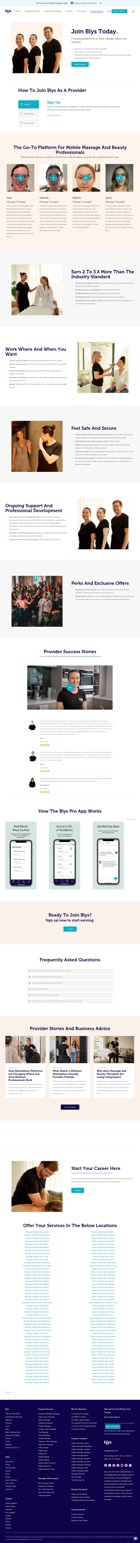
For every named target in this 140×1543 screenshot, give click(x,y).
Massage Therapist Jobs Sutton (37, 1358)
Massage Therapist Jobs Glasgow (37, 1247)
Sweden (8, 1525)
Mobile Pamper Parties (46, 1469)
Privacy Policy (125, 1434)
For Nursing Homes (78, 1429)
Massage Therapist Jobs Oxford (37, 1382)
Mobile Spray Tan (44, 1466)
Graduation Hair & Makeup (80, 1497)
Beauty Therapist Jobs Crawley (103, 1364)
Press (7, 1426)
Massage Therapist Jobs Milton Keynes (37, 1330)
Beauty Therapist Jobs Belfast (103, 1306)
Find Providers (76, 1477)
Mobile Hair (42, 1454)
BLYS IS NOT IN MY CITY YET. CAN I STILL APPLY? (45, 995)
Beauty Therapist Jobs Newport (103, 1293)
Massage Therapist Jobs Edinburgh (37, 1253)
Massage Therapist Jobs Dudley (37, 1346)
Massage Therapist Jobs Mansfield (37, 1379)
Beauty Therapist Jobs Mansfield (103, 1379)
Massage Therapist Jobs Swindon (37, 1361)
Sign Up (53, 102)
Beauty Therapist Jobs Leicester (103, 1250)
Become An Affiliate (12, 1435)
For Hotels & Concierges (80, 1414)
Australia (8, 1509)
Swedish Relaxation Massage (48, 1414)
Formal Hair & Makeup (79, 1494)
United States (10, 1506)
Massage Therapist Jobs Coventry (37, 1269)
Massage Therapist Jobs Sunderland (37, 1272)
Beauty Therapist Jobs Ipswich (103, 1367)
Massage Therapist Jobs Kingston (37, 1287)
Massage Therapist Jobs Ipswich (37, 1367)
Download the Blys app (13, 1417)
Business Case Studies (79, 1520)
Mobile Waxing (43, 1460)
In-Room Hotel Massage (47, 1429)
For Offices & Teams (78, 1417)
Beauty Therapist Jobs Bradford (103, 1299)
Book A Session (119, 11)
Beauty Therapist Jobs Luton (103, 1315)
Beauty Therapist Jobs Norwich (103, 1342)
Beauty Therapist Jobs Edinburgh (103, 1253)
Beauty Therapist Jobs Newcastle (103, 1355)
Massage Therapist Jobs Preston (37, 1290)
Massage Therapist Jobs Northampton (37, 1336)
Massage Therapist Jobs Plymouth (37, 1312)
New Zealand (10, 1512)
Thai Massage (43, 1432)
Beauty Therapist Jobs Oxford (103, 1382)
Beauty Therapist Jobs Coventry (103, 1269)
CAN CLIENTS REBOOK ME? (39, 989)
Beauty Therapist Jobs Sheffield (103, 1241)
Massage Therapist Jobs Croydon (37, 1373)
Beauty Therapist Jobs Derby (103, 1309)
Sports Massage (44, 1420)
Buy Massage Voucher (46, 1483)
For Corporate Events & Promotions (84, 1423)
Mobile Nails (42, 1451)
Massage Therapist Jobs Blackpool (37, 1327)
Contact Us (9, 1489)
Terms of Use (112, 1434)
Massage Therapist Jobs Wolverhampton (37, 1318)
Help (109, 11)
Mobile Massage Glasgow (80, 1458)
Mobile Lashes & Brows (46, 1463)
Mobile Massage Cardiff (79, 1471)
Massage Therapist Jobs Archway (37, 1339)
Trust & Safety (10, 1468)
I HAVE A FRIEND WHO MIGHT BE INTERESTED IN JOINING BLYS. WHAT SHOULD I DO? (57, 1001)
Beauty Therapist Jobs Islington (103, 1281)
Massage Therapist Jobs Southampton (37, 1324)
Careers (8, 1438)
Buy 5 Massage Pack (45, 1489)
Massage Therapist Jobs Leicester (37, 1250)
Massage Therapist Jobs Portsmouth (37, 1352)
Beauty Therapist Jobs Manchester (103, 1263)
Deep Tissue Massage (46, 1417)
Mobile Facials (43, 1447)
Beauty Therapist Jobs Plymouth (102, 1312)
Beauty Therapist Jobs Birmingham (103, 1235)
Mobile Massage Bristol (79, 1455)
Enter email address (112, 1417)
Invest (7, 1441)
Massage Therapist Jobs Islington (37, 1281)
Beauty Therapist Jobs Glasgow (103, 1247)
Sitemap (8, 1444)
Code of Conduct (11, 1480)
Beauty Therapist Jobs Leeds (103, 1256)
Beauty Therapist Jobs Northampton (103, 1336)
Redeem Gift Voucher (46, 1486)
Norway (8, 1528)
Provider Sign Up (96, 11)
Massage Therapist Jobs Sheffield (37, 1241)
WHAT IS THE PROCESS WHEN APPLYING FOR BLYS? (47, 977)
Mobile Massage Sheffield (80, 1452)
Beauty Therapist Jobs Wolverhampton (103, 1318)
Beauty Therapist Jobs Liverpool (103, 1238)
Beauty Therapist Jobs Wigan (103, 1370)
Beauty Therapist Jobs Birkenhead (103, 1275)
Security (8, 1471)
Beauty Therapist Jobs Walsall (103, 1376)
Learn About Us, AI (12, 1447)
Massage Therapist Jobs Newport (37, 1293)
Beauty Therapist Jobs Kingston (103, 1287)
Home (7, 1392)
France (7, 1522)
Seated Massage (44, 1438)
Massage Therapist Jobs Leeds (37, 1256)
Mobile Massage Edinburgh (81, 1465)
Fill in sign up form (53, 115)
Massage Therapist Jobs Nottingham (37, 1278)
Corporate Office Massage (47, 1441)
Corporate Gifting (44, 1495)
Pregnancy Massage (45, 1423)
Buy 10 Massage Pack (46, 1492)
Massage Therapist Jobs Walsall (36, 1376)
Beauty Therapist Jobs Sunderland (103, 1272)
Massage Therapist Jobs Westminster (37, 1321)
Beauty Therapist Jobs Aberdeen (103, 1349)
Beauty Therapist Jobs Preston (103, 1290)
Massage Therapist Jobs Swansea (37, 1296)
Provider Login (10, 1486)
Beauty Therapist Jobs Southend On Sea (103, 1303)
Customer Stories (77, 1514)
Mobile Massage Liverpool (80, 1449)
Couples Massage (44, 1426)
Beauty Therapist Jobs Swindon (103, 1361)
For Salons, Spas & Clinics (80, 1420)
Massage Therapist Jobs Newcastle (37, 1355)
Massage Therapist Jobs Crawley (37, 1364)
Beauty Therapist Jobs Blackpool (103, 1327)
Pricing (7, 1465)
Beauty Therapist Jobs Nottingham (103, 1278)
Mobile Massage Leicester (80, 1462)
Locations (69, 11)
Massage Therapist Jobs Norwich (37, 1342)
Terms (7, 1474)
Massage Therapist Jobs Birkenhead (37, 1275)
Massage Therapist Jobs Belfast (37, 1306)
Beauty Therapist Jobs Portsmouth (103, 1352)
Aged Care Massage (45, 1444)
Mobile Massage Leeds (79, 1468)
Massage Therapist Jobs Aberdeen (37, 1349)
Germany (8, 1519)
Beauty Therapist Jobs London (103, 1232)
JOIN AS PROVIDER (12, 1414)
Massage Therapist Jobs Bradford (37, 1299)
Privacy (7, 1477)
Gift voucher (81, 11)
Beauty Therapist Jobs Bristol (103, 1244)
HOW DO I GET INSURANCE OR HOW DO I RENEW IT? (47, 983)
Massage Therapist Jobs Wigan (37, 1370)
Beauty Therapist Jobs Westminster (103, 1321)
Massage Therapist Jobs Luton (37, 1315)
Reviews (8, 1423)
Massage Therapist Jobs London (37, 1232)
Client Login (9, 1483)
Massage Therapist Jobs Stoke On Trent (37, 1266)
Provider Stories (77, 1517)
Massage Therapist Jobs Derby (37, 1309)
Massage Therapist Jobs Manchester (37, 1263)
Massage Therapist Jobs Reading (37, 1284)
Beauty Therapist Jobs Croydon (103, 1373)
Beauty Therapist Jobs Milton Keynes (103, 1330)
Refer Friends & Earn (12, 1432)
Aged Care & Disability (52, 11)
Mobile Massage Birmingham (81, 1446)
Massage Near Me (78, 1474)
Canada (8, 1516)
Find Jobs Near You (78, 1480)
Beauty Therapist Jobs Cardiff (103, 1260)
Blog (7, 1429)
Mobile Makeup (43, 1457)
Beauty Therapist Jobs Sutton (102, 1358)
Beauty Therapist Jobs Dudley (103, 1346)
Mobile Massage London (80, 1443)
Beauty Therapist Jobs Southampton (103, 1324)
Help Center (9, 1462)
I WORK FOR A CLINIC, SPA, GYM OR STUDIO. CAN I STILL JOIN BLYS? (51, 971)
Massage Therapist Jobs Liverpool (37, 1238)
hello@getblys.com (111, 1451)
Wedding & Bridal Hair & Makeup (83, 1500)
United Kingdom (11, 1503)
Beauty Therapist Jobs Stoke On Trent (103, 1266)
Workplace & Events (32, 11)
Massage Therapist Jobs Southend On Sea (37, 1303)
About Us (8, 1420)
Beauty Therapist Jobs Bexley (103, 1333)
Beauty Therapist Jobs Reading (103, 1284)
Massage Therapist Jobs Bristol (37, 1244)
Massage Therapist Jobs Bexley (37, 1333)
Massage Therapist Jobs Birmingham (37, 1235)
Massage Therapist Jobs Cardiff (37, 1260)
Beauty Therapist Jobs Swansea (103, 1296)
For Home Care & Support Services (83, 1426)
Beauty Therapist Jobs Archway (103, 1339)
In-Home (17, 11)
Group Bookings (44, 1435)
